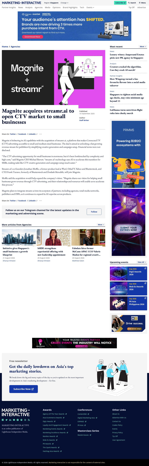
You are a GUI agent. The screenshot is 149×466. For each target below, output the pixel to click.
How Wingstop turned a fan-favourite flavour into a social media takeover (127, 82)
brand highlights (70, 7)
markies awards (50, 436)
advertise (141, 7)
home (5, 46)
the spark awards (51, 447)
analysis (28, 7)
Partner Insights (116, 76)
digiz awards (49, 421)
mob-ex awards (50, 440)
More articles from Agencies (52, 224)
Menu (143, 3)
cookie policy (117, 425)
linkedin (32, 134)
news (20, 7)
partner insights (9, 7)
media (47, 7)
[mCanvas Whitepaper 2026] (74, 26)
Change (64, 3)
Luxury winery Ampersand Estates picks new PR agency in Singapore (127, 56)
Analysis (113, 64)
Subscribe (121, 3)
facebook (22, 134)
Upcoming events (127, 262)
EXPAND (82, 421)
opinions (57, 7)
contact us (116, 421)
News (112, 51)
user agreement (118, 440)
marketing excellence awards (54, 432)
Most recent (127, 46)
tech (82, 7)
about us (115, 414)
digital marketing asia (86, 418)
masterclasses (84, 435)
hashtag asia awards (51, 451)
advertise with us (119, 418)
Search (133, 3)
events (89, 7)
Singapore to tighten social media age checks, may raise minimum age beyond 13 (127, 97)
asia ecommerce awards (52, 418)
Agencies (15, 46)
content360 (83, 414)
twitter (13, 134)
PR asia (82, 425)
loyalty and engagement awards (56, 425)
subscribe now (25, 389)
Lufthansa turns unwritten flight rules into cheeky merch (126, 111)
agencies (39, 7)
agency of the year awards (54, 414)
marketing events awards (53, 429)
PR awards (48, 444)
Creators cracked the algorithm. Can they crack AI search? (125, 68)
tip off (131, 7)
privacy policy (117, 432)
